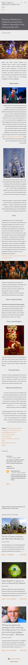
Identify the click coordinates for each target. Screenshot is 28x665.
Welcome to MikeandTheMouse (11, 3)
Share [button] (3, 445)
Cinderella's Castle (7, 430)
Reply (8, 484)
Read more (23, 554)
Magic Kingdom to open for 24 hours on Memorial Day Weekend (13, 582)
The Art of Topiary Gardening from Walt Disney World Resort (13, 537)
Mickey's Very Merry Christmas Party (11, 439)
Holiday (12, 434)
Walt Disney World (7, 443)
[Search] (22, 3)
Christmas (19, 428)
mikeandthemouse (15, 471)
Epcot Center (6, 434)
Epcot (14, 432)
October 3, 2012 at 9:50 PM (18, 472)
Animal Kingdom (10, 428)
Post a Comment (11, 599)
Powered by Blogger (15, 659)
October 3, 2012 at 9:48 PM (14, 457)
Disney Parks (17, 430)
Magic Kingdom (6, 436)
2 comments (10, 554)
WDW (14, 443)
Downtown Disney (7, 432)
